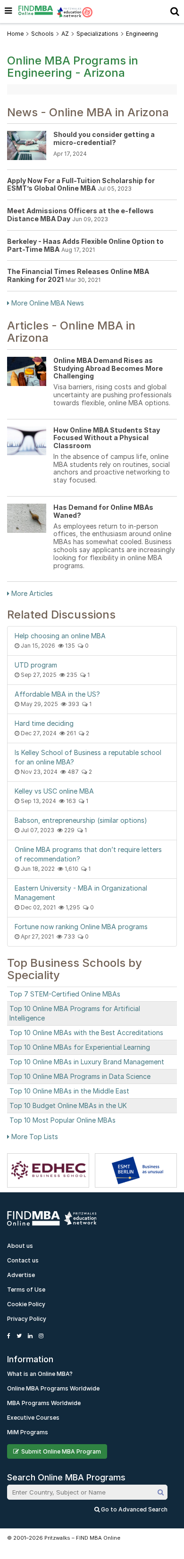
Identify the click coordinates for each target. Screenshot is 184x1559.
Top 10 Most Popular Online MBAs (62, 1120)
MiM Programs (27, 1432)
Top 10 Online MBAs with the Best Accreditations (86, 1033)
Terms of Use (26, 1289)
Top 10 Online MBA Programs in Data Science (80, 1076)
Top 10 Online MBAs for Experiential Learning (79, 1047)
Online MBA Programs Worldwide (53, 1388)
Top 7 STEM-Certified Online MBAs (64, 994)
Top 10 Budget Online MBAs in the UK (68, 1105)
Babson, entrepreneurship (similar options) (81, 820)
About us (20, 1245)
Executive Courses (33, 1417)
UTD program (36, 665)
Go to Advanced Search (133, 1509)
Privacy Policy (26, 1318)
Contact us (23, 1260)
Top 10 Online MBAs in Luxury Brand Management (86, 1062)
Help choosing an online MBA (60, 636)
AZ (65, 33)
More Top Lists (33, 1137)
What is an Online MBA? (40, 1373)
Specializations (97, 33)
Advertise (21, 1274)
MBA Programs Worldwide (44, 1402)
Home (15, 33)
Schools (42, 33)
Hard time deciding (44, 723)
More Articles (31, 593)
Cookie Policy (26, 1304)
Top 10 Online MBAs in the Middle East (69, 1091)
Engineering (142, 33)
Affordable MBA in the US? (57, 694)
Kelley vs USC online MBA (54, 791)
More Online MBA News (46, 303)
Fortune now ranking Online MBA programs (81, 927)
